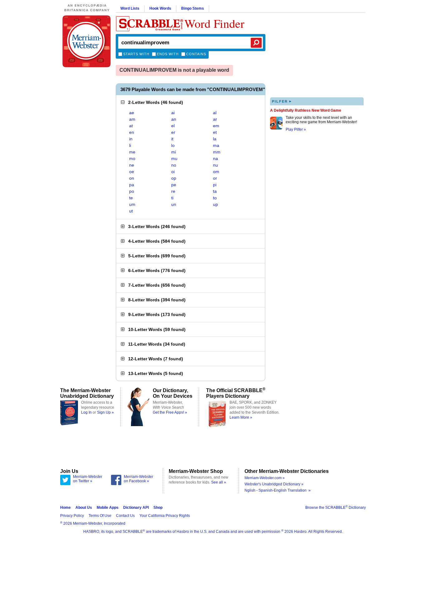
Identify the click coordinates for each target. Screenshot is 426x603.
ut (131, 210)
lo (173, 145)
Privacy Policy (72, 515)
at (131, 125)
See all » (218, 482)
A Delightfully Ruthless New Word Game (305, 110)
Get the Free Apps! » (170, 412)
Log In (86, 412)
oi (173, 171)
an (173, 119)
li (130, 145)
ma (216, 145)
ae (131, 112)
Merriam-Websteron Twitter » (87, 478)
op (173, 178)
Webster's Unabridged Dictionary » (273, 484)
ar (215, 119)
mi (173, 151)
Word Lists (129, 8)
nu (215, 165)
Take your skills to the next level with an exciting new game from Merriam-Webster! (321, 119)
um (132, 204)
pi (214, 184)
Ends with (168, 54)
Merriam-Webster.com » (264, 478)
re (173, 191)
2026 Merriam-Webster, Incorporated (92, 523)
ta (215, 191)
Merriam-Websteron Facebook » (138, 478)
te (131, 197)
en (131, 132)
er (173, 132)
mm (216, 151)
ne (131, 165)
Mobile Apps (108, 507)
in (131, 138)
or (215, 178)
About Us (83, 507)
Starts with (136, 54)
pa (131, 184)
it (172, 138)
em (216, 125)
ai (173, 112)
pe (173, 184)
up (215, 204)
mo (132, 158)
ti (172, 197)
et (215, 132)
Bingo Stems (192, 8)
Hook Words (160, 8)
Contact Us (125, 515)
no (173, 165)
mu (174, 158)
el (173, 125)
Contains (196, 54)
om (216, 171)
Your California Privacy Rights (164, 515)
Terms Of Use (100, 515)
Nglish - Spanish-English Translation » (277, 490)
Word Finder (214, 23)
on (131, 178)
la (214, 138)
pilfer (282, 101)
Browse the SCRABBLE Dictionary (335, 507)
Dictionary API (136, 507)
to (215, 197)
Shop (157, 507)
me (132, 151)
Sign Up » (105, 412)
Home (65, 507)
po (131, 191)
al (214, 112)
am (132, 119)
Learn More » (241, 417)
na (215, 158)
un (173, 204)
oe (131, 171)
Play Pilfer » (296, 129)
